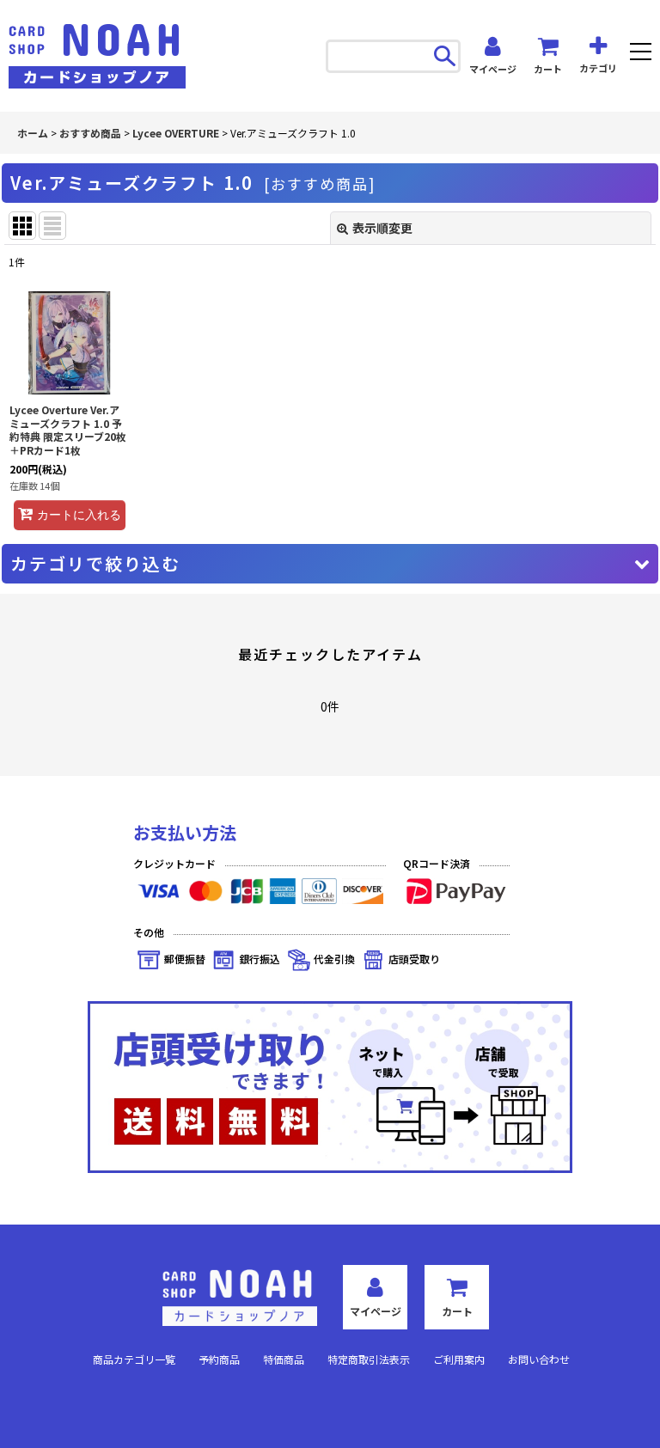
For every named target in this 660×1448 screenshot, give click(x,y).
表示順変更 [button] (382, 227)
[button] (640, 53)
